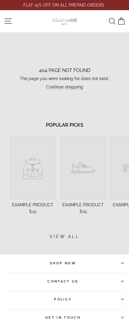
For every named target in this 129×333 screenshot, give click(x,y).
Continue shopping (64, 87)
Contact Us (63, 281)
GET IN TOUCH (63, 317)
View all (65, 236)
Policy (63, 299)
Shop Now (63, 263)
